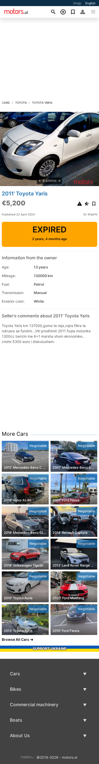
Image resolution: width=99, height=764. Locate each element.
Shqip (77, 3)
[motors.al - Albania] (27, 757)
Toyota (21, 102)
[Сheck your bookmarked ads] (73, 12)
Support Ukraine (50, 648)
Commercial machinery (34, 704)
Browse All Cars (15, 639)
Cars (6, 102)
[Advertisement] (49, 61)
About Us (20, 735)
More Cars (15, 434)
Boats (16, 720)
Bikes (15, 689)
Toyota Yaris (42, 102)
